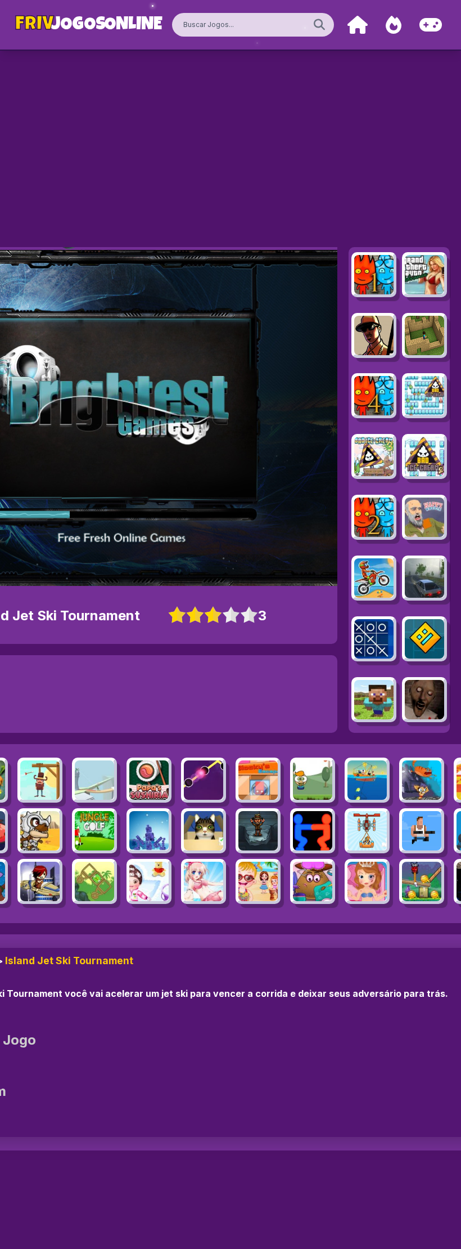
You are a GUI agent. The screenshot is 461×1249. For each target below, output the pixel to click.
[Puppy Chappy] (421, 780)
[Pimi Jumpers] (312, 780)
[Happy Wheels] (424, 517)
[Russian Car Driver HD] (424, 578)
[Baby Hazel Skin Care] (149, 881)
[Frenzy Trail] (203, 780)
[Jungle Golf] (94, 830)
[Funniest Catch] (367, 780)
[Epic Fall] (258, 830)
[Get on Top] (312, 830)
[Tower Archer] (94, 780)
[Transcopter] (367, 830)
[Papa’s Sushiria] (149, 780)
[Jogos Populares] (393, 25)
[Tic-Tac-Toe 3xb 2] (374, 639)
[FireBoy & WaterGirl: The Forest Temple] (374, 274)
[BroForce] (421, 830)
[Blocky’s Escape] (258, 780)
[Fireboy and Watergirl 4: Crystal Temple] (374, 395)
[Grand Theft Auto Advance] (424, 274)
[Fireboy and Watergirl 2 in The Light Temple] (374, 517)
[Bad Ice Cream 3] (374, 456)
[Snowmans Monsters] (149, 830)
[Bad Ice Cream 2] (424, 456)
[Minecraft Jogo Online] (424, 335)
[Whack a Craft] (374, 699)
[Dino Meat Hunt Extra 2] (40, 830)
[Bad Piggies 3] (94, 881)
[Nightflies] (421, 881)
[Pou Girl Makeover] (312, 881)
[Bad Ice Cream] (424, 395)
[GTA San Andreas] (374, 335)
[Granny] (424, 699)
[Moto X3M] (374, 578)
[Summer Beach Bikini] (203, 881)
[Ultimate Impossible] (40, 881)
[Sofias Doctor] (367, 881)
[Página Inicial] (357, 25)
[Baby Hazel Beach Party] (258, 881)
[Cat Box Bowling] (203, 830)
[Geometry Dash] (424, 639)
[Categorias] (430, 25)
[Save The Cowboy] (40, 780)
